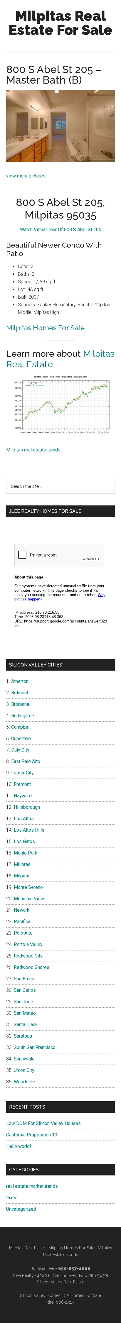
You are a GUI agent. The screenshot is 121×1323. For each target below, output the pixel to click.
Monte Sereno (28, 887)
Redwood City (28, 956)
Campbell (21, 727)
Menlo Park (25, 853)
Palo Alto (23, 933)
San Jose (23, 1001)
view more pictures (26, 176)
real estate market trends (32, 1186)
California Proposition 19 (31, 1135)
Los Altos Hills (29, 830)
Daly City (20, 750)
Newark (21, 910)
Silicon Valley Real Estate (60, 1282)
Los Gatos (24, 841)
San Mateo (25, 1013)
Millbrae (22, 864)
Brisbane (20, 704)
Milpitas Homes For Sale (45, 328)
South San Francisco (35, 1047)
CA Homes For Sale (82, 1295)
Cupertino (21, 738)
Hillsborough (27, 807)
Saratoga (23, 1036)
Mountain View (29, 898)
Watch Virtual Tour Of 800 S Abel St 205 (60, 229)
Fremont (22, 784)
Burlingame (22, 715)
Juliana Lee (42, 1268)
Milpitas (22, 876)
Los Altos (24, 818)
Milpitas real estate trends (33, 450)
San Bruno (24, 979)
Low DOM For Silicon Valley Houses (43, 1123)
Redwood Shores (31, 967)
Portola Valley (28, 944)
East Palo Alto (25, 761)
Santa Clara (25, 1024)
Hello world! (18, 1146)
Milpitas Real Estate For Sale (60, 23)
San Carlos (25, 990)
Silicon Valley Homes (40, 1295)
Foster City (22, 773)
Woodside (24, 1082)
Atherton (19, 681)
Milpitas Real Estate (27, 1248)
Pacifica (22, 921)
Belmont (19, 693)
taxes (12, 1197)
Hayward (23, 795)
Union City (24, 1070)
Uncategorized (21, 1209)
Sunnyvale (24, 1059)
